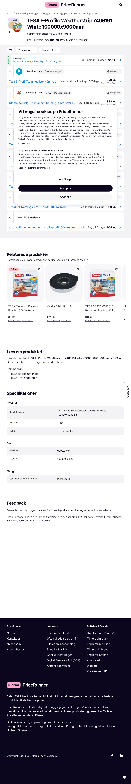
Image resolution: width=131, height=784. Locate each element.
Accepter (65, 188)
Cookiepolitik (24, 143)
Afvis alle (65, 197)
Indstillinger (65, 179)
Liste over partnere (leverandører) (34, 168)
